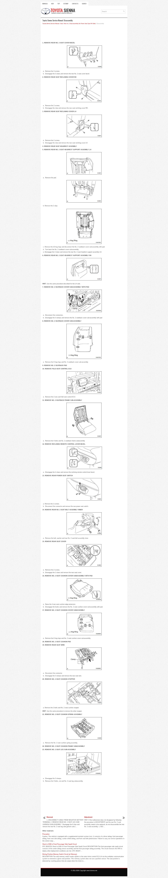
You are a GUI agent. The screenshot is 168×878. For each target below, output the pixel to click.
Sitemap (65, 4)
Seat (61, 23)
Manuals (45, 4)
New (52, 4)
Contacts (75, 4)
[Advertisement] (84, 34)
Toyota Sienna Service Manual (50, 23)
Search (84, 4)
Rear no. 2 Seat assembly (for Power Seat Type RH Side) (80, 23)
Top (58, 4)
